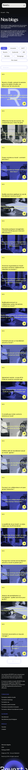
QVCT (23, 48)
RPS (24, 52)
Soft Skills (7, 56)
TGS (8, 753)
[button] (24, 5)
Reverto (5, 52)
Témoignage (20, 56)
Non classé (14, 60)
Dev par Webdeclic (14, 753)
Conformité (15, 52)
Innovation (13, 48)
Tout (4, 48)
